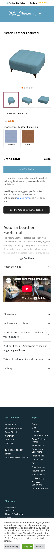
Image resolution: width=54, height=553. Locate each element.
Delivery (7, 368)
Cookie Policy (38, 478)
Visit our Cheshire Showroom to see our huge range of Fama (25, 348)
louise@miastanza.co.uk (16, 457)
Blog (34, 427)
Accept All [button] (27, 546)
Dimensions (9, 314)
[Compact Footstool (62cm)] (11, 100)
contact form (23, 197)
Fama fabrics (38, 445)
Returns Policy (38, 470)
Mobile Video (38, 459)
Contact (35, 431)
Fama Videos (38, 455)
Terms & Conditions (37, 483)
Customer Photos (40, 435)
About (34, 424)
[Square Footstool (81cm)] (43, 100)
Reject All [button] (39, 546)
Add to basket (27, 169)
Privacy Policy (38, 474)
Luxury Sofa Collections (10, 509)
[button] (45, 14)
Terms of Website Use (40, 489)
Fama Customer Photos (39, 440)
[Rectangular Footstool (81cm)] (27, 100)
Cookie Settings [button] (12, 546)
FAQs (34, 463)
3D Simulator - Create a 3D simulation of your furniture (25, 334)
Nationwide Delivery (17, 3)
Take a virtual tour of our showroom (23, 359)
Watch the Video (12, 266)
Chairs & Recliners (14, 514)
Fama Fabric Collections (37, 450)
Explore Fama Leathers (15, 323)
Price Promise (38, 467)
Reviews (34, 3)
